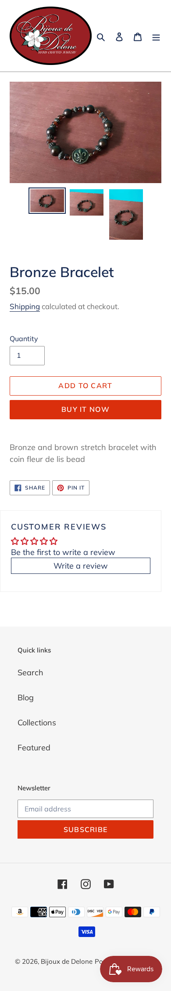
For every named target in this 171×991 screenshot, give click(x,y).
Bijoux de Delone (67, 961)
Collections (37, 722)
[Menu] (156, 35)
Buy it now (85, 409)
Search (30, 672)
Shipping (25, 306)
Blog (26, 697)
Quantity (24, 338)
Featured (34, 747)
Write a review (80, 566)
